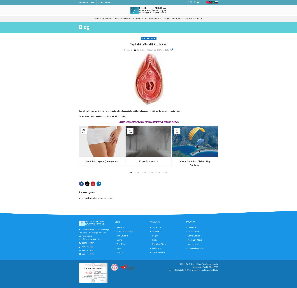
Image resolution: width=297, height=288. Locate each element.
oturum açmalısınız (105, 198)
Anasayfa (120, 227)
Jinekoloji (192, 227)
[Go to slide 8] (145, 172)
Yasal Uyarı (121, 244)
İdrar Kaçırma (193, 244)
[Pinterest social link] (93, 183)
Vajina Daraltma (158, 252)
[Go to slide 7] (142, 172)
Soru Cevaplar (122, 236)
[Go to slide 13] (156, 172)
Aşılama (155, 232)
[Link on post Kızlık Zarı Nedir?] (143, 141)
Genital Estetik (194, 236)
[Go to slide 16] (163, 172)
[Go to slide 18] (168, 172)
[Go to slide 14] (159, 172)
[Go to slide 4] (135, 172)
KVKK (119, 248)
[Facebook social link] (188, 2)
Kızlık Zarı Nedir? (143, 161)
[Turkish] (207, 2)
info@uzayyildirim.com (91, 239)
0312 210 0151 (88, 243)
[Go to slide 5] (138, 172)
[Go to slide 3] (133, 172)
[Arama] (203, 2)
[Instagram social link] (194, 2)
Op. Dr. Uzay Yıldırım (145, 50)
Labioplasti (156, 248)
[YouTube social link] (198, 2)
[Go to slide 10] (149, 172)
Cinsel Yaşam (193, 232)
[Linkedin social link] (99, 183)
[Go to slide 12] (154, 172)
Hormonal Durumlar (195, 248)
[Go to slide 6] (140, 172)
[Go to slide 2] (131, 172)
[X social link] (191, 2)
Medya (119, 240)
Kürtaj (154, 240)
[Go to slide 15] (161, 172)
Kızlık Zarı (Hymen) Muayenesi (96, 161)
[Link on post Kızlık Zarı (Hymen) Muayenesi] (97, 141)
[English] (210, 2)
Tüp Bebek (156, 227)
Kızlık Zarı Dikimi (148, 39)
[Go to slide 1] (128, 172)
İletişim (120, 252)
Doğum (155, 236)
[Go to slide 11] (152, 172)
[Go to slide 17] (166, 172)
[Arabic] (213, 2)
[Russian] (216, 2)
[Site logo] (148, 10)
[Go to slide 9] (147, 172)
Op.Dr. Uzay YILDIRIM (125, 232)
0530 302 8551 (88, 247)
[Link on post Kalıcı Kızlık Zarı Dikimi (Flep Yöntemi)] (190, 141)
